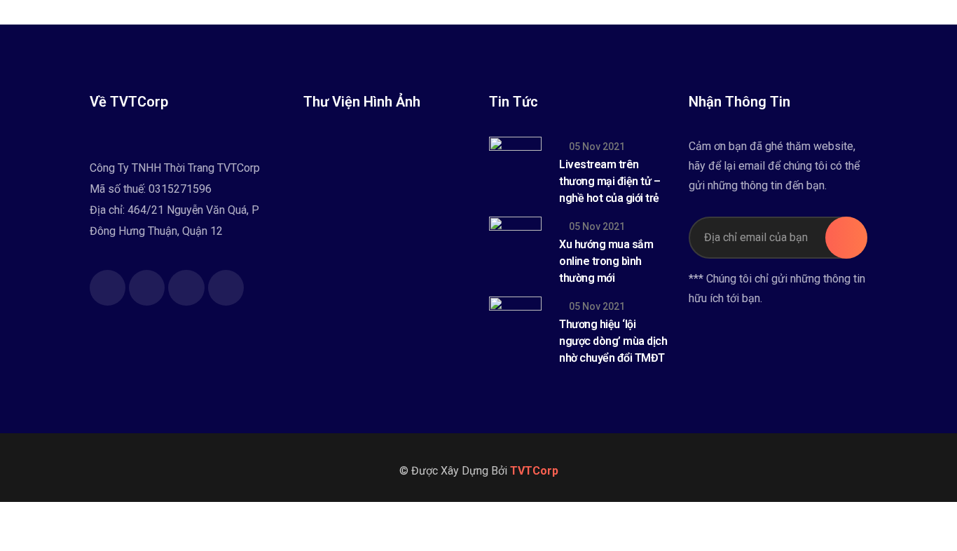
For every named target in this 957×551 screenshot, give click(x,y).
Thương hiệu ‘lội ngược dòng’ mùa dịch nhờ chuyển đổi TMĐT (613, 341)
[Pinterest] (226, 288)
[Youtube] (186, 288)
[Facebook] (107, 288)
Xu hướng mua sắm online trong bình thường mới (606, 261)
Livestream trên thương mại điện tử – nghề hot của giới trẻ (609, 181)
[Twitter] (147, 288)
